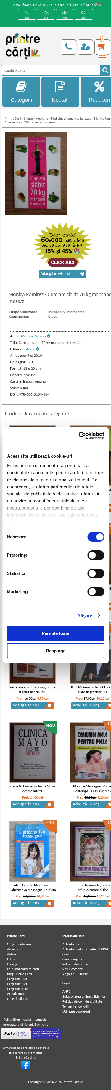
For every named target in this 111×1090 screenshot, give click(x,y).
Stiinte (28, 118)
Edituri (12, 959)
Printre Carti (13, 118)
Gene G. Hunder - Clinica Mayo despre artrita (32, 789)
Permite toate (55, 633)
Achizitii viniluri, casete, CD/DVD (85, 949)
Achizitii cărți (71, 944)
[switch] (95, 555)
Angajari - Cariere (75, 974)
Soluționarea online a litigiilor (83, 996)
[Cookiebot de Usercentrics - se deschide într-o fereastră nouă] (79, 435)
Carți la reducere (19, 944)
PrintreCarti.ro (73, 1082)
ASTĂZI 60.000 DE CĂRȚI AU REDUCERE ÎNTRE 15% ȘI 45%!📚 (57, 5)
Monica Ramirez (34, 336)
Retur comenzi (72, 969)
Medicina (42, 118)
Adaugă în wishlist (55, 274)
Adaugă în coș (25, 705)
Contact (67, 954)
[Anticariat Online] (25, 1068)
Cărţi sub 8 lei (17, 984)
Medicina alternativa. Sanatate (71, 118)
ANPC (66, 991)
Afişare (84, 615)
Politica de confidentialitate (82, 1001)
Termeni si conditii (75, 1006)
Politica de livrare (75, 964)
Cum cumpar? (72, 959)
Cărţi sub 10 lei (18, 989)
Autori (11, 954)
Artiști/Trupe (16, 994)
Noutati (60, 100)
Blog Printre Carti (19, 974)
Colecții (12, 964)
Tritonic (29, 349)
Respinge (55, 650)
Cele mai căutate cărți (23, 969)
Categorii (21, 100)
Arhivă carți (15, 949)
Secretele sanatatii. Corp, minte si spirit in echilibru (32, 690)
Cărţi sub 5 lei (17, 979)
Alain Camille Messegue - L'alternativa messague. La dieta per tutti (32, 890)
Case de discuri (18, 999)
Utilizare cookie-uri (76, 1011)
